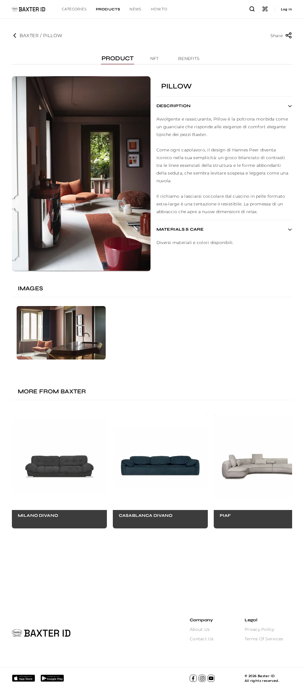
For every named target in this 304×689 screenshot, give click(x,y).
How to (159, 9)
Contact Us (202, 639)
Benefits (189, 58)
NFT (154, 58)
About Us (200, 629)
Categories (74, 9)
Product (118, 58)
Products (108, 9)
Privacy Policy (259, 629)
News (135, 9)
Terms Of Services (264, 639)
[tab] (74, 9)
